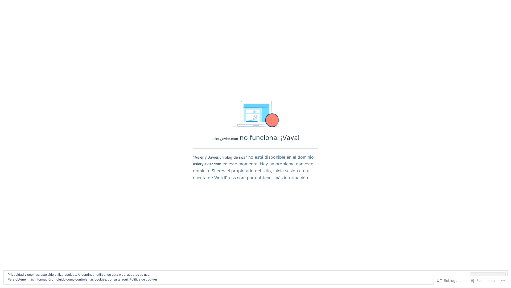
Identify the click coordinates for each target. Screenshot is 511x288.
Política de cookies (143, 279)
